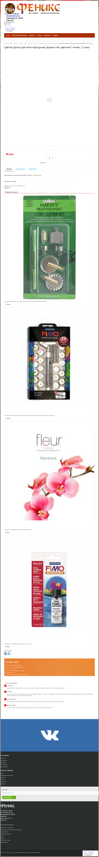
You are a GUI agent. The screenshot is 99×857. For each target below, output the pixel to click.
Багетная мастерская (7, 775)
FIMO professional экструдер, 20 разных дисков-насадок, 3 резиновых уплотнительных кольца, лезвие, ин (30, 415)
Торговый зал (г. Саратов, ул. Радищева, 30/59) (14, 185)
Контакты (3, 782)
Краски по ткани (5, 840)
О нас (2, 773)
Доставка (3, 762)
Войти (7, 27)
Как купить (4, 760)
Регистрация (12, 27)
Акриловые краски (6, 834)
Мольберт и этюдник (7, 827)
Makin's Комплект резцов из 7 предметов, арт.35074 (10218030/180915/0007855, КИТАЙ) (25, 301)
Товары (3, 784)
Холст (2, 836)
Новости (3, 758)
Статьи (3, 779)
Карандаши (4, 842)
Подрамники (4, 832)
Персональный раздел (7, 825)
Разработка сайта (35, 852)
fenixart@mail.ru (13, 16)
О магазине (4, 765)
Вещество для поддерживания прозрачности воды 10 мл (18, 643)
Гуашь (2, 838)
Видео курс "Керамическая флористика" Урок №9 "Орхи (18, 529)
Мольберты (4, 767)
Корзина (7, 29)
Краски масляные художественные (11, 830)
